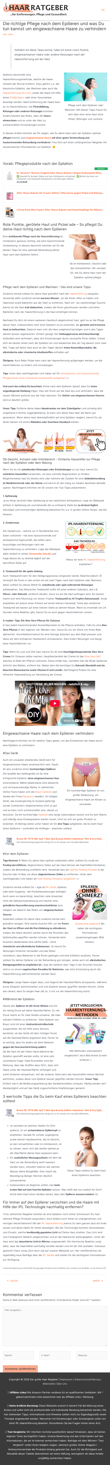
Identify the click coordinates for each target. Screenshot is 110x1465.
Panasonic (28, 796)
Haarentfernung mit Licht (17, 92)
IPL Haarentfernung (94, 559)
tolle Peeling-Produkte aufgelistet (56, 878)
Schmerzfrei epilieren (87, 923)
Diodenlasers (17, 97)
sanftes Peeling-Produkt (83, 869)
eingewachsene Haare (38, 137)
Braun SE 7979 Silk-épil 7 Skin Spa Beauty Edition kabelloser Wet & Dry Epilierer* (60, 838)
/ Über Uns (61, 1383)
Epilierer (43, 814)
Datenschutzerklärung (87, 1379)
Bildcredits (49, 1383)
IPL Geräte (48, 1255)
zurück (12, 1280)
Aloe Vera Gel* (93, 656)
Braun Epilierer (43, 791)
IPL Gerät (51, 887)
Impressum (66, 1379)
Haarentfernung (79, 293)
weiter (98, 1280)
